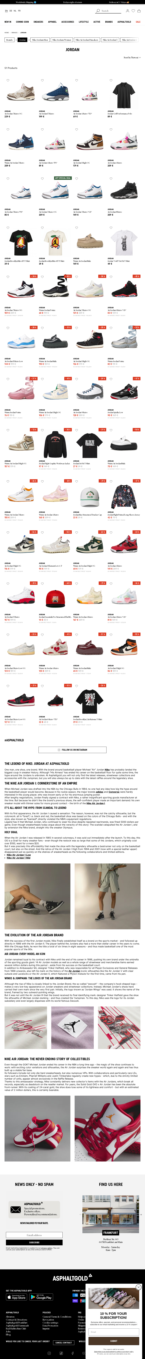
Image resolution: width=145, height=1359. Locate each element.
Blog (8, 1334)
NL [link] (15, 11)
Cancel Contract (64, 1343)
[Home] (72, 1277)
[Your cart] (138, 10)
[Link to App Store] (16, 1297)
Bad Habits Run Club (16, 1328)
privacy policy (46, 1248)
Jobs (8, 1331)
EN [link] (6, 11)
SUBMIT (113, 1341)
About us (10, 1316)
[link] (127, 10)
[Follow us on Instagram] (49, 1353)
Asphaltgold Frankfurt (16, 1322)
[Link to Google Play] (41, 1297)
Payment (82, 1322)
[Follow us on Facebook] (72, 1353)
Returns (82, 1328)
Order (81, 1319)
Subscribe (34, 1242)
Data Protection (50, 1325)
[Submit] (98, 11)
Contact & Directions (16, 1319)
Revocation (48, 1319)
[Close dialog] (138, 1287)
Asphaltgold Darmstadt (17, 1325)
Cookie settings (50, 1322)
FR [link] (19, 11)
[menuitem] (20, 57)
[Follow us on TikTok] (61, 1353)
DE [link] (10, 11)
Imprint (46, 1328)
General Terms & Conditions (57, 1316)
